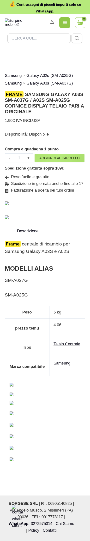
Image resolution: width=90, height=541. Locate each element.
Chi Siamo (65, 523)
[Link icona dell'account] (52, 22)
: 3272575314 (30, 523)
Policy (33, 530)
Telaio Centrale (67, 344)
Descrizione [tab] (27, 231)
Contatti (50, 530)
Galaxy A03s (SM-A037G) (49, 83)
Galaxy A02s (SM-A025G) (49, 75)
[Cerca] (77, 38)
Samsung (13, 75)
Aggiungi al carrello (59, 158)
